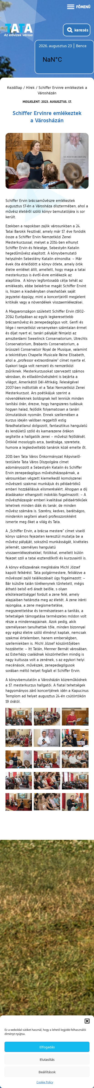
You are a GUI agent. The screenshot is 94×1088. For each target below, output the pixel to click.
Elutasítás (47, 1059)
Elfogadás (47, 1047)
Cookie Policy (45, 1082)
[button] (87, 1021)
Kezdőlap (15, 87)
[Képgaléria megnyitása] (18, 716)
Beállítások (47, 1072)
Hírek (30, 87)
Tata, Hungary (64, 60)
